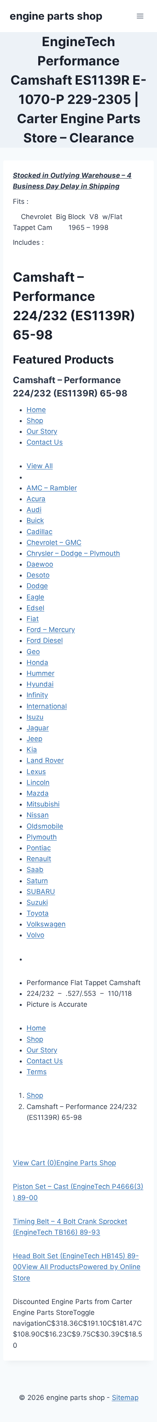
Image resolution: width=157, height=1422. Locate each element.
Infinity (37, 695)
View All (40, 466)
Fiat (33, 619)
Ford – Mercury (51, 630)
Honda (37, 662)
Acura (36, 499)
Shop (35, 420)
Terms (37, 1072)
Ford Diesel (45, 640)
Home (36, 410)
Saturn (37, 881)
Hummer (40, 673)
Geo (33, 652)
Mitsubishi (43, 804)
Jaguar (38, 728)
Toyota (38, 913)
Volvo (35, 935)
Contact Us (45, 442)
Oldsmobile (45, 826)
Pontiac (39, 848)
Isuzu (35, 717)
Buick (35, 520)
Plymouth (42, 837)
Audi (34, 510)
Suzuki (37, 902)
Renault (39, 859)
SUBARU (41, 892)
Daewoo (40, 564)
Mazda (38, 793)
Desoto (38, 575)
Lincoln (38, 782)
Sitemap (125, 1398)
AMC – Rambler (52, 488)
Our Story (42, 431)
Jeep (34, 739)
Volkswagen (46, 924)
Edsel (35, 608)
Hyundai (40, 684)
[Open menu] (139, 16)
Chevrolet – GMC (54, 542)
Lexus (36, 772)
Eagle (35, 597)
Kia (32, 750)
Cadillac (39, 532)
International (47, 706)
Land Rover (45, 760)
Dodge (37, 586)
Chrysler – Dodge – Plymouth (73, 553)
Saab (35, 869)
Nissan (38, 815)
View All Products (50, 1267)
